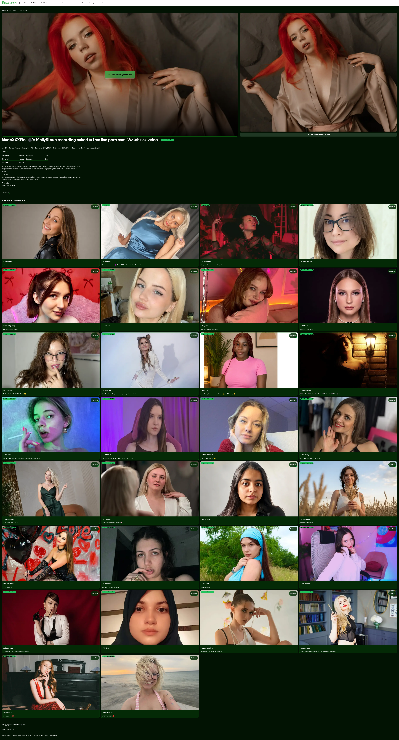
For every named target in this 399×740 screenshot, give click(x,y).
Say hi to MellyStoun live (122, 75)
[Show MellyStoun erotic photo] (117, 133)
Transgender (93, 3)
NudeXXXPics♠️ (11, 3)
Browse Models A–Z (8, 729)
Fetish (83, 3)
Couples (65, 3)
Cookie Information (51, 735)
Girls (25, 3)
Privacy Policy (26, 735)
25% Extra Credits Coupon (321, 135)
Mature (74, 3)
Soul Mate (44, 3)
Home (4, 10)
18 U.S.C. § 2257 (6, 735)
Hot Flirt (34, 3)
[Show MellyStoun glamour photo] (122, 133)
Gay (103, 3)
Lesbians (55, 3)
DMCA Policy (17, 735)
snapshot (6, 193)
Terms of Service (38, 735)
